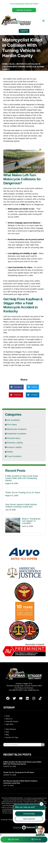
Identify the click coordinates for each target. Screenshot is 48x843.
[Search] (43, 744)
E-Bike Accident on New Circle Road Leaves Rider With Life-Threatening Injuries (21, 478)
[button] (43, 20)
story (31, 107)
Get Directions (28, 688)
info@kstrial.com (33, 690)
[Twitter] (14, 698)
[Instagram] (33, 698)
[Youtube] (21, 698)
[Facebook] (8, 698)
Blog (12, 64)
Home (5, 64)
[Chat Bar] (24, 839)
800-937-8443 (31, 4)
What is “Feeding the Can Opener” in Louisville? (31, 521)
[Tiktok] (40, 698)
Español (24, 31)
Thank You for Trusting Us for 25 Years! (22, 492)
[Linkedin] (27, 698)
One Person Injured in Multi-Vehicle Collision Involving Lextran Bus (21, 505)
